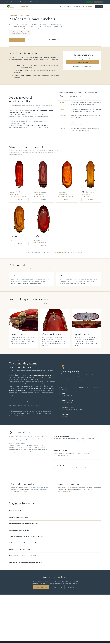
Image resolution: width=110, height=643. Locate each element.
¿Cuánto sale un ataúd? (16, 511)
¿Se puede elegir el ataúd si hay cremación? (23, 523)
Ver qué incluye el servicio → (19, 491)
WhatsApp (89, 1)
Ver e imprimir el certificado (20, 401)
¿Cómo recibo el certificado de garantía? (22, 556)
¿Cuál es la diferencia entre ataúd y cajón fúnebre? (25, 562)
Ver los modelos (33, 40)
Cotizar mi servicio (16, 40)
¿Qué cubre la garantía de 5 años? (20, 549)
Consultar (19, 199)
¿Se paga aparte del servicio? (18, 517)
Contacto (99, 6)
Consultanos (61, 252)
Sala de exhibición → (64, 491)
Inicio (59, 6)
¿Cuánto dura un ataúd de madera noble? (22, 543)
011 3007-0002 (98, 1)
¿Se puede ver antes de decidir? (19, 530)
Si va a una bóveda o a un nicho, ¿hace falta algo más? (26, 536)
